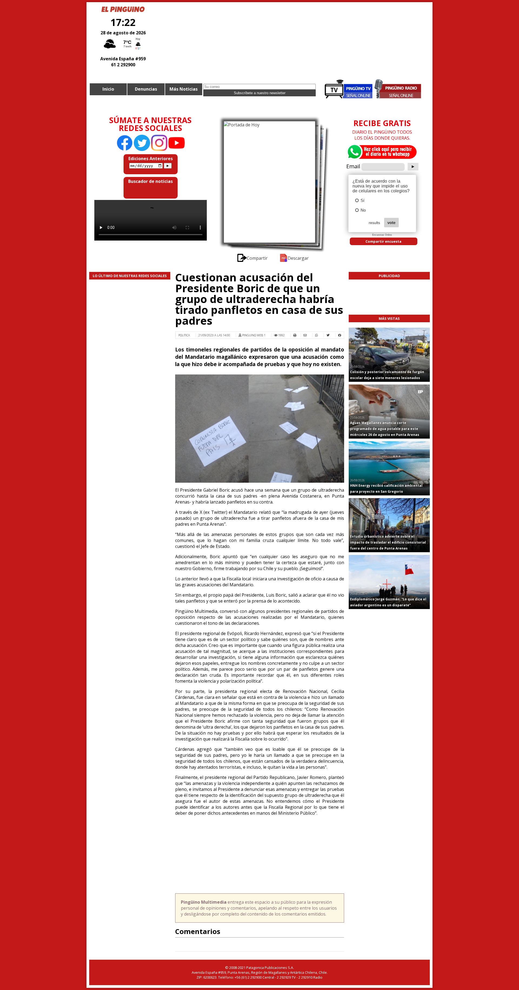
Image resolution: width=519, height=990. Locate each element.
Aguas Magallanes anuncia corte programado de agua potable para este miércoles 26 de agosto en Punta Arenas (384, 428)
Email (353, 166)
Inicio (108, 89)
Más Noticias (183, 89)
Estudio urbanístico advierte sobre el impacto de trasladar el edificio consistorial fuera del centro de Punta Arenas (388, 542)
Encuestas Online (382, 234)
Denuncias (146, 89)
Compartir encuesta (383, 241)
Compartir (257, 258)
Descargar (298, 258)
